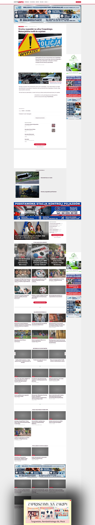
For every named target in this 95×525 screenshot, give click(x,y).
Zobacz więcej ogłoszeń (40, 146)
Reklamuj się (16, 21)
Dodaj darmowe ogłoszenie (40, 144)
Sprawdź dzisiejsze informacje (40, 302)
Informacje (25, 26)
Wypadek (23, 110)
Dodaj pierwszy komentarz (40, 117)
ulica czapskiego (28, 110)
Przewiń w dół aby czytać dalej (39, 64)
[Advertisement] (25, 63)
